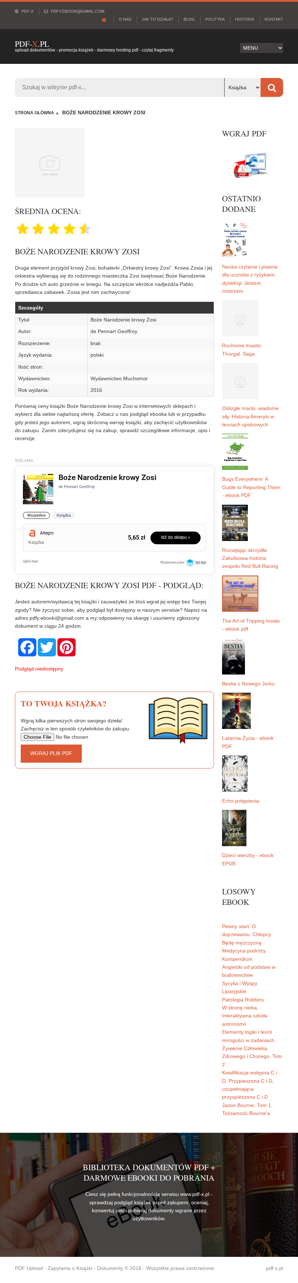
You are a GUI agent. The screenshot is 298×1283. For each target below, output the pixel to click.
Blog (189, 19)
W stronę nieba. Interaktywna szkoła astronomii (244, 1016)
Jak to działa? (157, 19)
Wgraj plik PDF (51, 753)
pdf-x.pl (274, 1268)
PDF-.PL (32, 43)
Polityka (215, 19)
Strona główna (34, 112)
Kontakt (274, 19)
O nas (125, 19)
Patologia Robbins (243, 1000)
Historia (244, 19)
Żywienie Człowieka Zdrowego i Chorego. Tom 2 (252, 1056)
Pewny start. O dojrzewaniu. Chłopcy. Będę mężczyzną (247, 934)
